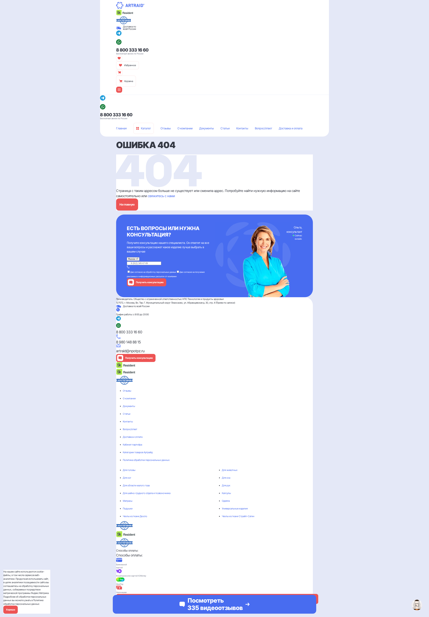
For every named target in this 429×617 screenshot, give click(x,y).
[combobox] (133, 259)
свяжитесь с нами (161, 196)
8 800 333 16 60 (132, 50)
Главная (120, 138)
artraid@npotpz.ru (130, 351)
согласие (139, 272)
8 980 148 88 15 (128, 342)
